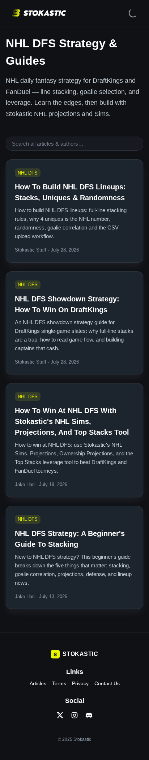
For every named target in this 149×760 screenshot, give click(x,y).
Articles (38, 683)
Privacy (80, 683)
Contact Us (107, 683)
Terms (59, 683)
